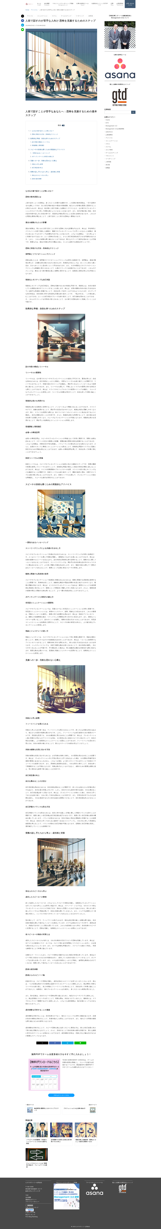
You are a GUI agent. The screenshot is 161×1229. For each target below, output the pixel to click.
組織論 (108, 167)
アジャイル (30, 16)
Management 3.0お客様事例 (115, 129)
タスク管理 (109, 150)
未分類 (108, 164)
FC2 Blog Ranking (32, 1216)
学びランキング (30, 1214)
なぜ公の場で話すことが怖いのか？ (43, 131)
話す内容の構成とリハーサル (41, 142)
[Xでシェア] (22, 16)
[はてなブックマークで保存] (22, 25)
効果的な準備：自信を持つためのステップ (45, 138)
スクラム (54, 16)
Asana (108, 120)
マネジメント (110, 155)
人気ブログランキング (32, 1207)
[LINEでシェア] (22, 29)
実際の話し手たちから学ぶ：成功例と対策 (45, 172)
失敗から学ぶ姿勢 (37, 164)
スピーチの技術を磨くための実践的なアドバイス (47, 149)
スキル (108, 144)
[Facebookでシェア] (22, 20)
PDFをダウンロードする (61, 1095)
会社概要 (28, 1197)
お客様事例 (109, 135)
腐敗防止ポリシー (31, 1199)
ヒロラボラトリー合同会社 (83, 1226)
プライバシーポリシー (32, 1201)
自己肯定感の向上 (37, 167)
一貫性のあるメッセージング (41, 153)
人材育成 (90, 16)
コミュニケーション (42, 16)
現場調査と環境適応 (38, 145)
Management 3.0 (111, 126)
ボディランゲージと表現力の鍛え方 (43, 156)
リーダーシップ (80, 16)
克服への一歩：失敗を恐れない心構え (43, 161)
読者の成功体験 (37, 179)
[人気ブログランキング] (29, 1205)
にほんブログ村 (30, 1212)
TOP (27, 1195)
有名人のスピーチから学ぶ (40, 175)
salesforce (109, 132)
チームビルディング (66, 16)
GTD (107, 123)
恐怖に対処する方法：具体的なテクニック (45, 134)
